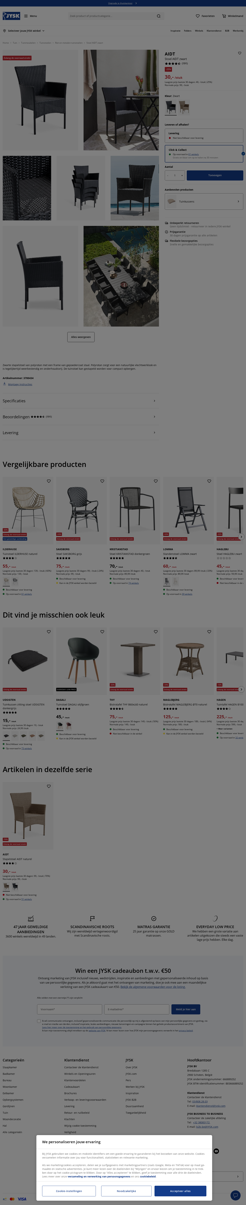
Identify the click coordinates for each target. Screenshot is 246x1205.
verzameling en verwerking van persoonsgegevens (99, 1176)
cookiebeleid (148, 1176)
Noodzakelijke (126, 1191)
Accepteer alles (180, 1191)
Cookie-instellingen (69, 1191)
